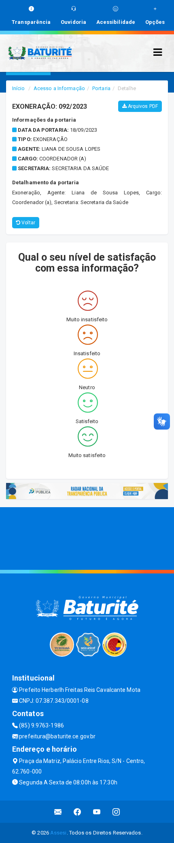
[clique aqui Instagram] (116, 812)
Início (18, 88)
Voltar (27, 223)
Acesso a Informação (59, 88)
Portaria (101, 88)
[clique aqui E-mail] (58, 812)
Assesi (58, 833)
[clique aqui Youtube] (97, 812)
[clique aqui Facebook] (77, 812)
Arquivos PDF (142, 106)
